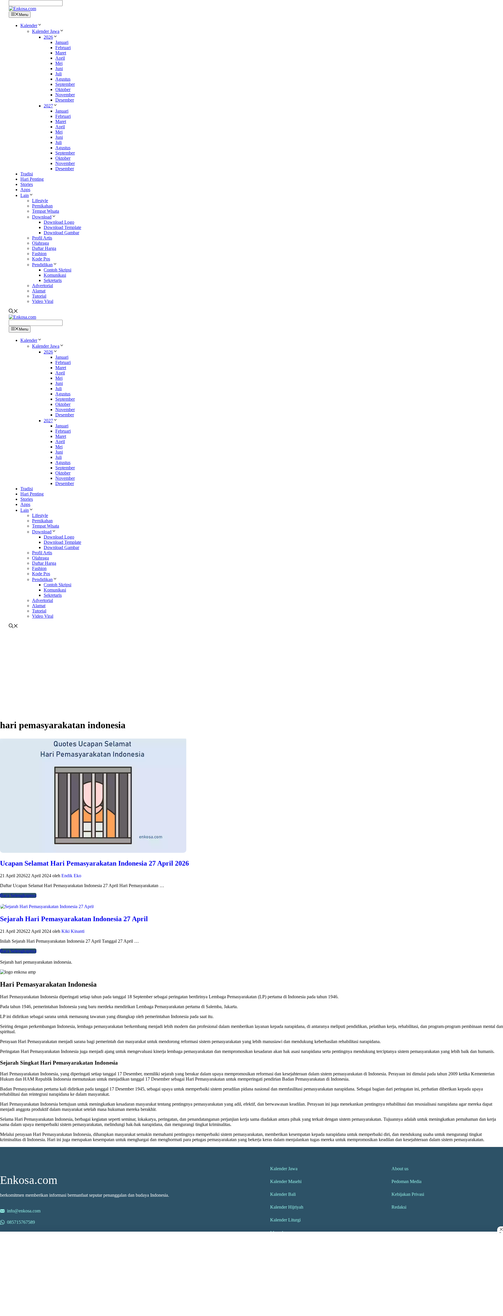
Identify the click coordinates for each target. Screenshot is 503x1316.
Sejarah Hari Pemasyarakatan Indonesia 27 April (74, 919)
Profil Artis (42, 237)
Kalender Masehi (286, 1181)
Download (42, 216)
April (60, 58)
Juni (59, 68)
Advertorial (42, 285)
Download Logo (59, 222)
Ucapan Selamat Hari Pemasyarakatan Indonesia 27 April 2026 (94, 863)
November (65, 94)
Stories (26, 184)
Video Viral (42, 301)
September (65, 84)
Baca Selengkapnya (18, 895)
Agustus (62, 79)
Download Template (62, 227)
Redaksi (399, 1207)
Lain (24, 195)
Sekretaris (53, 280)
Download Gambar (61, 232)
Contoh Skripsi (57, 269)
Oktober (62, 89)
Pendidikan (42, 264)
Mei (59, 63)
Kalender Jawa (45, 31)
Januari (61, 42)
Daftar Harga (44, 248)
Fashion (39, 253)
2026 (48, 37)
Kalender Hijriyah (286, 1207)
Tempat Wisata (45, 211)
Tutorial (39, 296)
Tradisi (26, 173)
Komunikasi (55, 275)
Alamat (38, 290)
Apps (25, 189)
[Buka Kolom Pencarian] (13, 311)
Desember (64, 99)
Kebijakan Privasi (408, 1194)
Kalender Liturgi (285, 1219)
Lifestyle (40, 200)
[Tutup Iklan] (500, 1229)
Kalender (28, 25)
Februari (63, 47)
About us (400, 1168)
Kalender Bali (283, 1194)
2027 (48, 105)
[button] (39, 25)
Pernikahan (42, 205)
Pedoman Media (406, 1181)
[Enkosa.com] (22, 8)
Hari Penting (32, 179)
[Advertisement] (248, 673)
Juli (58, 73)
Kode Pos (41, 258)
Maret (60, 52)
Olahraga (40, 243)
